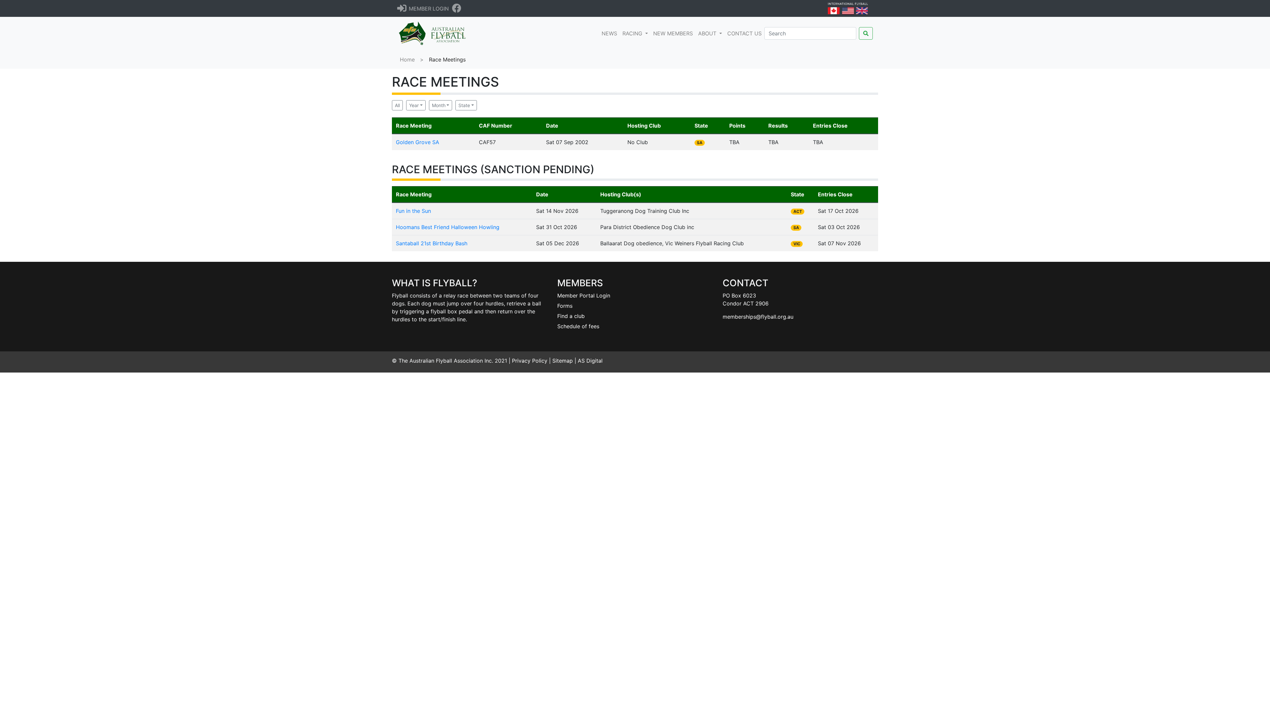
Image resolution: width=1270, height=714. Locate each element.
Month (438, 105)
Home (407, 59)
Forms (564, 305)
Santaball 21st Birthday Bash (431, 243)
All (397, 105)
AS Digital (590, 360)
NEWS (611, 33)
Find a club (571, 316)
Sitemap (562, 360)
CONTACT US (744, 33)
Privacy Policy (529, 360)
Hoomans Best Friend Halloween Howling (447, 227)
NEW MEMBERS (673, 33)
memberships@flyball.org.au (758, 316)
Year (414, 105)
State (464, 105)
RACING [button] (633, 33)
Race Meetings (447, 59)
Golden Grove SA (417, 142)
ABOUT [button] (708, 33)
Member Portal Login (583, 295)
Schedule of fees (578, 326)
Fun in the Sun (413, 211)
